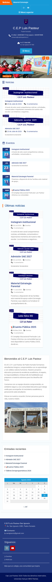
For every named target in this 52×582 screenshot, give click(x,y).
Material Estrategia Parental (22, 176)
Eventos (28, 225)
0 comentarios (32, 104)
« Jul (25, 507)
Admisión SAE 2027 (12, 129)
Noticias (9, 559)
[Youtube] (28, 7)
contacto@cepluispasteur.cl (19, 37)
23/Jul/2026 (17, 225)
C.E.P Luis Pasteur (26, 28)
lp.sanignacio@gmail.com (14, 533)
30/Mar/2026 (17, 330)
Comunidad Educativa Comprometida (18, 73)
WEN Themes (33, 579)
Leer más (6, 76)
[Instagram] (23, 7)
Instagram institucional (14, 101)
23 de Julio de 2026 (14, 104)
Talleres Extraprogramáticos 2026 (18, 471)
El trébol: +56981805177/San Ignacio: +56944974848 (27, 35)
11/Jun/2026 (17, 290)
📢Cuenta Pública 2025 (21, 190)
